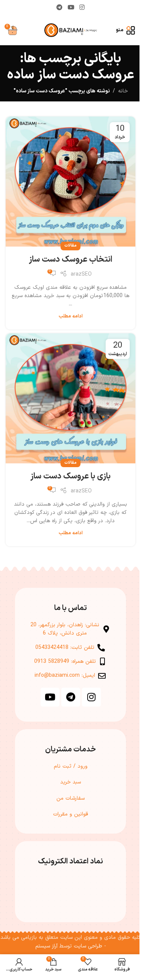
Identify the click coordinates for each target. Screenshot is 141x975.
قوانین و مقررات (70, 814)
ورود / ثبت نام (71, 766)
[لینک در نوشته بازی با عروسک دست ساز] (70, 398)
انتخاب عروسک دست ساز (70, 259)
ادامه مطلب (71, 316)
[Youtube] (50, 697)
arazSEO (81, 274)
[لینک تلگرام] (59, 8)
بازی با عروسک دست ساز (70, 476)
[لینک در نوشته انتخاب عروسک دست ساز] (70, 182)
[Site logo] (70, 30)
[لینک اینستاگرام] (82, 8)
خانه (123, 91)
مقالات (70, 245)
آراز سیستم (46, 946)
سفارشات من (70, 798)
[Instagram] (91, 697)
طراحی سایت (88, 946)
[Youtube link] (71, 8)
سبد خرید (70, 782)
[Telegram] (70, 697)
